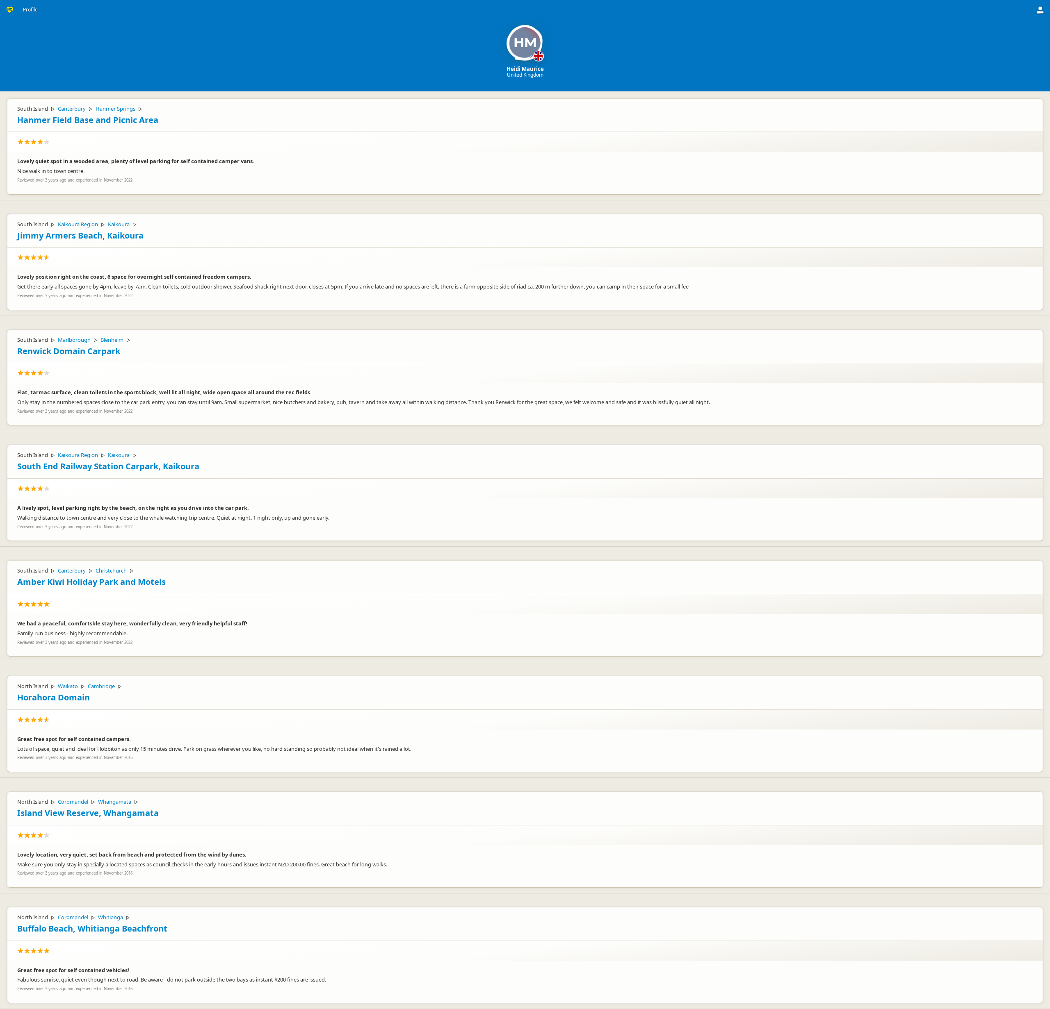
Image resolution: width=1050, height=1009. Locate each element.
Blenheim (111, 339)
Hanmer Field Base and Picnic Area (87, 119)
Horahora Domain (53, 697)
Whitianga (110, 917)
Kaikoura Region (78, 224)
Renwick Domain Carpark (68, 351)
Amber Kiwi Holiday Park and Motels (91, 581)
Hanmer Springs (115, 108)
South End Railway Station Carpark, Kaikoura (108, 466)
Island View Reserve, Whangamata (88, 812)
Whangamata (114, 801)
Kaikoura (119, 224)
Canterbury (72, 108)
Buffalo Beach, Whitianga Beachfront (92, 928)
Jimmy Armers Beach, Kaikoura (80, 235)
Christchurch (111, 570)
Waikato (68, 686)
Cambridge (101, 686)
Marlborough (74, 339)
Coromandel (73, 801)
